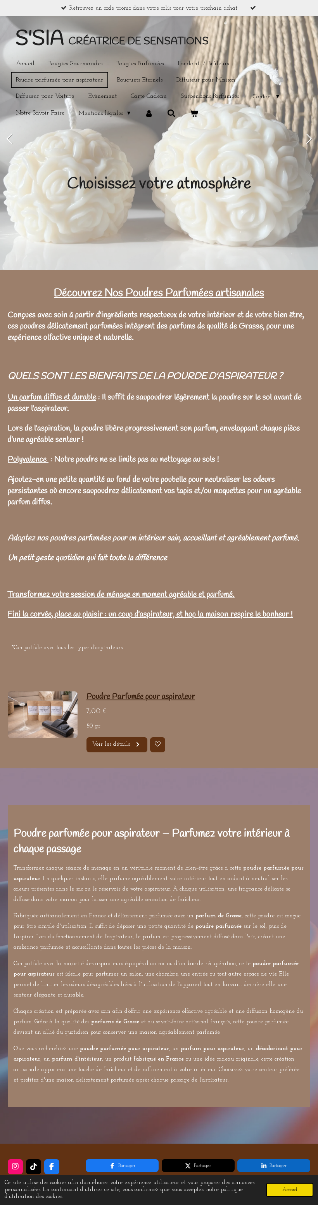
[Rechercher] (171, 113)
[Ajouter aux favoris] (157, 744)
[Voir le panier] (194, 113)
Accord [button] (289, 1189)
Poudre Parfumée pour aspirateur (140, 696)
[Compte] (148, 113)
